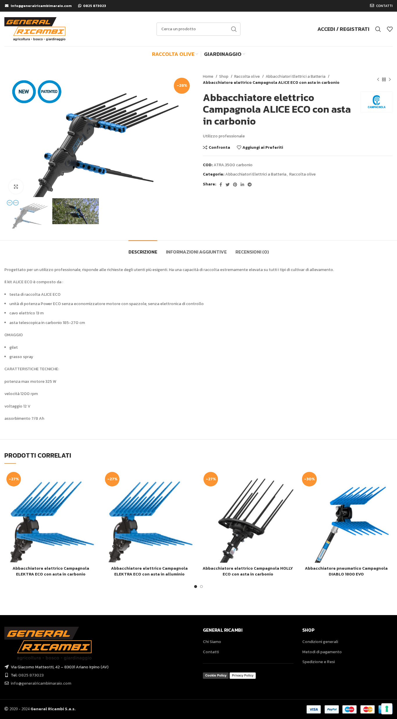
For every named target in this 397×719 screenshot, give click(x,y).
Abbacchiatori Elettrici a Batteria (296, 76)
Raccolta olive (247, 76)
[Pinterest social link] (235, 184)
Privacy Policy (242, 675)
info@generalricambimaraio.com (41, 683)
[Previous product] (378, 79)
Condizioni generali (320, 642)
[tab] (142, 249)
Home (208, 76)
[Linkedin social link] (242, 184)
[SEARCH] (234, 29)
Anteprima (92, 492)
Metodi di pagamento (322, 652)
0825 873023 (31, 675)
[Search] (378, 29)
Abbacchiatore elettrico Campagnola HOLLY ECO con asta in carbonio (248, 571)
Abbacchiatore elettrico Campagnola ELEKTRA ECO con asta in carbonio (50, 571)
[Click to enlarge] (16, 186)
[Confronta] (92, 479)
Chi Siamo (212, 642)
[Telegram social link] (249, 184)
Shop (224, 76)
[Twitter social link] (227, 184)
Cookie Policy (215, 675)
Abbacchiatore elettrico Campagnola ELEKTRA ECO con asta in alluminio (149, 571)
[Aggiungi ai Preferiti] (92, 505)
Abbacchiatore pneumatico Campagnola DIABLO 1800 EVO (346, 571)
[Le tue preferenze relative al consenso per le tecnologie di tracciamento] (386, 708)
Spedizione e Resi (318, 662)
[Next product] (390, 79)
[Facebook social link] (221, 184)
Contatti (211, 652)
